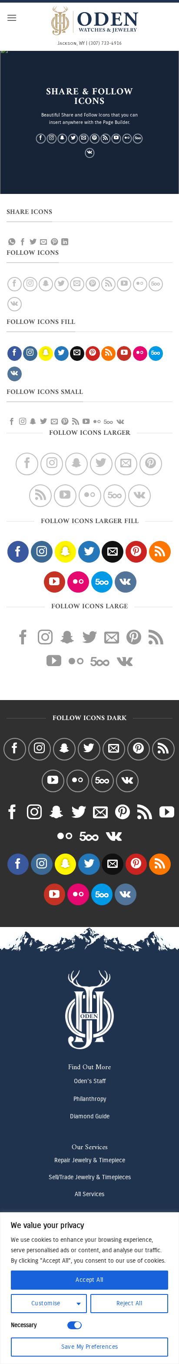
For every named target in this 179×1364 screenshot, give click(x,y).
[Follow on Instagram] (51, 138)
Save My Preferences (89, 1347)
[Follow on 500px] (138, 138)
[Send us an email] (84, 138)
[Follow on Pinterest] (95, 138)
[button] (12, 17)
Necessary (23, 1325)
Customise (45, 1303)
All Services (89, 1194)
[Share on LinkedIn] (64, 242)
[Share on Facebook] (22, 242)
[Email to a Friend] (43, 242)
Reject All (129, 1303)
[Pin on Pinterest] (54, 242)
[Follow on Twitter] (73, 138)
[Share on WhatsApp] (11, 242)
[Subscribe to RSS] (105, 138)
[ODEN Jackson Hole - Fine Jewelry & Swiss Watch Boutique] (94, 20)
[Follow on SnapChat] (62, 138)
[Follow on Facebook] (41, 138)
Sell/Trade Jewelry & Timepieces (90, 1177)
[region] (89, 1288)
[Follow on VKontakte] (90, 153)
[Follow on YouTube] (116, 138)
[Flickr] (127, 138)
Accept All (89, 1280)
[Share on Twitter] (33, 242)
